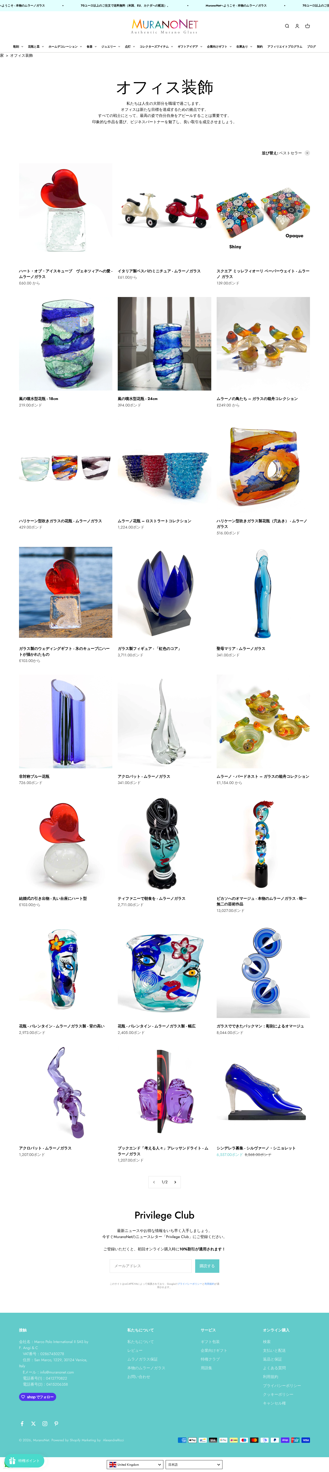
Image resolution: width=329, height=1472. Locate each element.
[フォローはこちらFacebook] (22, 1424)
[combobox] (135, 1464)
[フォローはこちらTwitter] (33, 1424)
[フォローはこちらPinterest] (56, 1424)
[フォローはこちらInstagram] (45, 1424)
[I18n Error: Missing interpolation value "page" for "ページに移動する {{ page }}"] (175, 1182)
